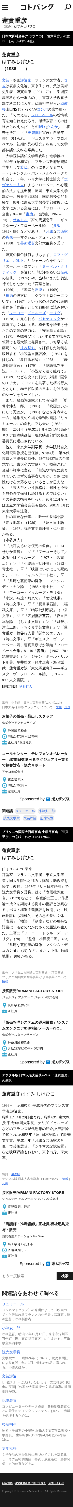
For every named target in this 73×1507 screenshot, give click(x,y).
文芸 (5, 80)
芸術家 (62, 231)
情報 (59, 707)
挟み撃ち (27, 348)
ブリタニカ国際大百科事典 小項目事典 (30, 832)
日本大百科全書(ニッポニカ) (22, 36)
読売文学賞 (11, 818)
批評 (38, 133)
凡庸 (49, 231)
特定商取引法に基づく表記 (30, 1483)
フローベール (42, 115)
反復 (38, 290)
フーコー (16, 313)
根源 (9, 296)
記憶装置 (46, 818)
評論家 (25, 80)
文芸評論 (30, 818)
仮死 (64, 272)
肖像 (9, 237)
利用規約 (7, 1483)
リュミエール (25, 811)
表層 (31, 133)
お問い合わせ (56, 1483)
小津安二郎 (47, 811)
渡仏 (24, 167)
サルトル (20, 220)
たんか (52, 127)
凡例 (67, 707)
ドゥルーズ (37, 313)
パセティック (49, 319)
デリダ (54, 313)
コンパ (42, 109)
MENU (5, 7)
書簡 (29, 214)
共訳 (56, 226)
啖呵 (42, 127)
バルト (18, 261)
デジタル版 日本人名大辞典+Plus (26, 1075)
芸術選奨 (27, 243)
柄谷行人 (25, 686)
